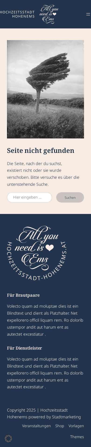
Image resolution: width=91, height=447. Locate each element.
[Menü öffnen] (88, 14)
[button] (8, 438)
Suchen (70, 197)
